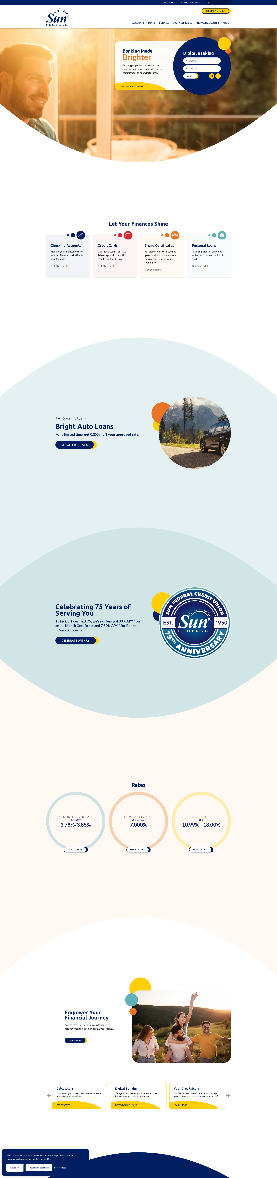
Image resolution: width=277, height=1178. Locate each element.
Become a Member (215, 11)
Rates (146, 2)
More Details (75, 849)
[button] (211, 76)
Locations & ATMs (165, 2)
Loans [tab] (151, 23)
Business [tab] (164, 23)
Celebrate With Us (75, 640)
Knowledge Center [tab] (207, 23)
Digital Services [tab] (182, 23)
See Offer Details (74, 445)
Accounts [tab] (138, 23)
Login (190, 76)
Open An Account (130, 86)
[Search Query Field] (207, 2)
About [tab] (227, 23)
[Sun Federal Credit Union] (60, 17)
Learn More (75, 1040)
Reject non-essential (39, 1167)
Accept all (15, 1167)
